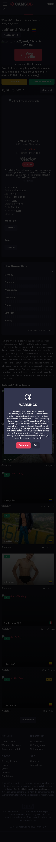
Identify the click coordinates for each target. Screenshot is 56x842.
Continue (24, 445)
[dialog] (28, 421)
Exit (35, 445)
